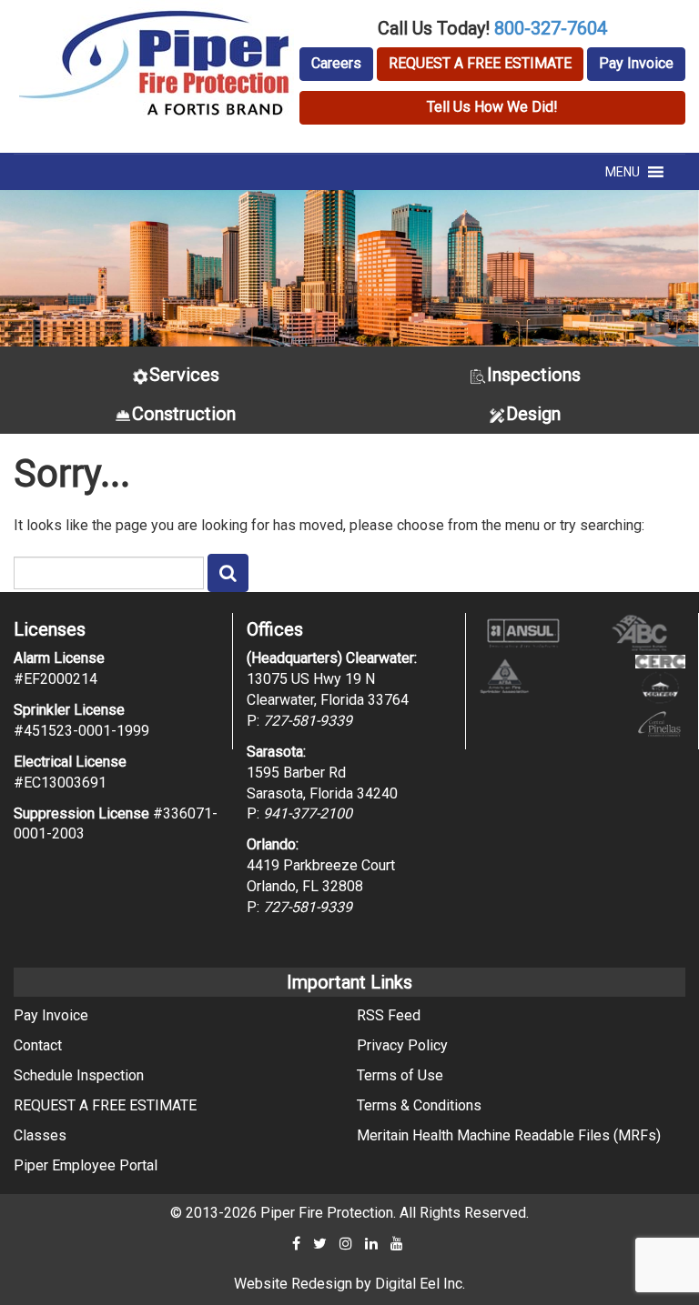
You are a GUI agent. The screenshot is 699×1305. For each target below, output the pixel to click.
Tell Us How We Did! (492, 106)
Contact (38, 1045)
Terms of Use (400, 1075)
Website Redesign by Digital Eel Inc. (349, 1283)
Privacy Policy (402, 1045)
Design (533, 414)
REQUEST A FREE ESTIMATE (480, 63)
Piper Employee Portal (85, 1165)
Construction (184, 414)
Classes (40, 1135)
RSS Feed (388, 1015)
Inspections (534, 375)
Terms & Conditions (419, 1105)
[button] (622, 172)
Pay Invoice (636, 63)
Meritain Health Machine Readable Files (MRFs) (509, 1135)
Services (184, 375)
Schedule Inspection (79, 1075)
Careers (336, 63)
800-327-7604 (550, 28)
